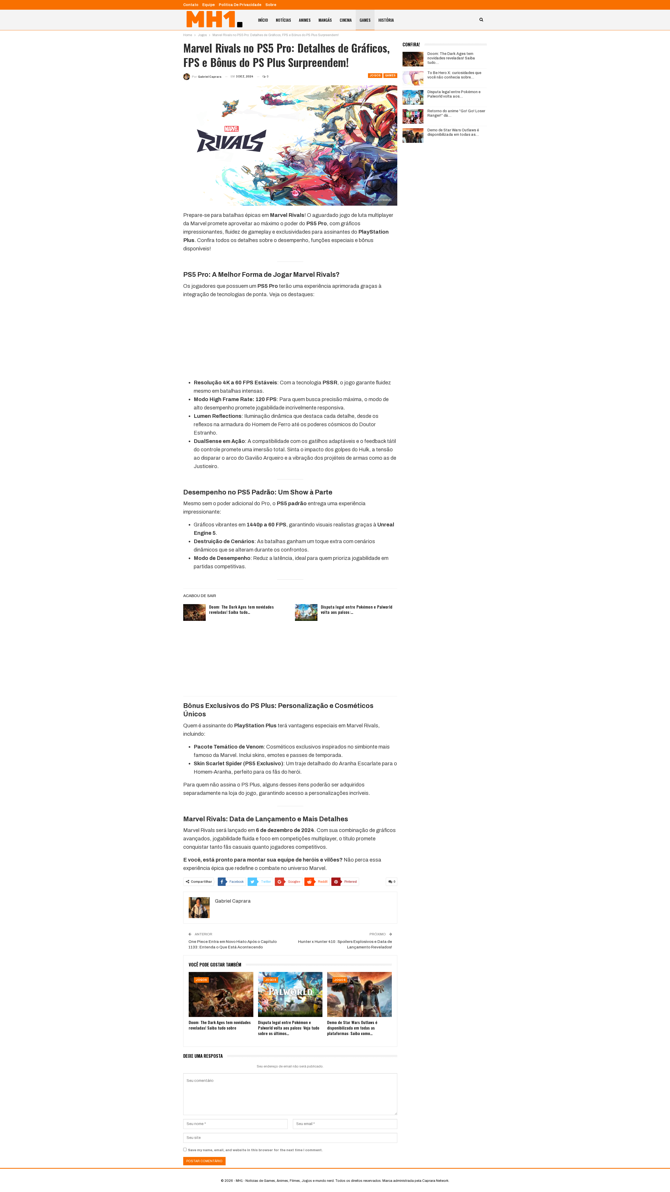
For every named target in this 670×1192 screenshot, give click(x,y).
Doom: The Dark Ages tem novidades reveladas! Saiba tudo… (241, 609)
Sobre (270, 5)
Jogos (375, 75)
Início (263, 20)
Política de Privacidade (240, 5)
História (386, 20)
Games (365, 20)
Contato (190, 5)
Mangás (325, 20)
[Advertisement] (290, 339)
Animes (305, 20)
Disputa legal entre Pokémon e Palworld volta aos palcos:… (356, 609)
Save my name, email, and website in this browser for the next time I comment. (255, 1150)
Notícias (283, 20)
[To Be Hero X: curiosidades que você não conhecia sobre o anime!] (413, 78)
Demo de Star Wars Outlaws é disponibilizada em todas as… (453, 132)
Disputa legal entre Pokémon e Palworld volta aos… (454, 94)
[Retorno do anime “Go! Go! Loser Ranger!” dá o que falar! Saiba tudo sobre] (413, 116)
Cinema (346, 20)
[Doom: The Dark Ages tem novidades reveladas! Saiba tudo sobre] (194, 612)
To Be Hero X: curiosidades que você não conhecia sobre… (454, 75)
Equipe (208, 5)
